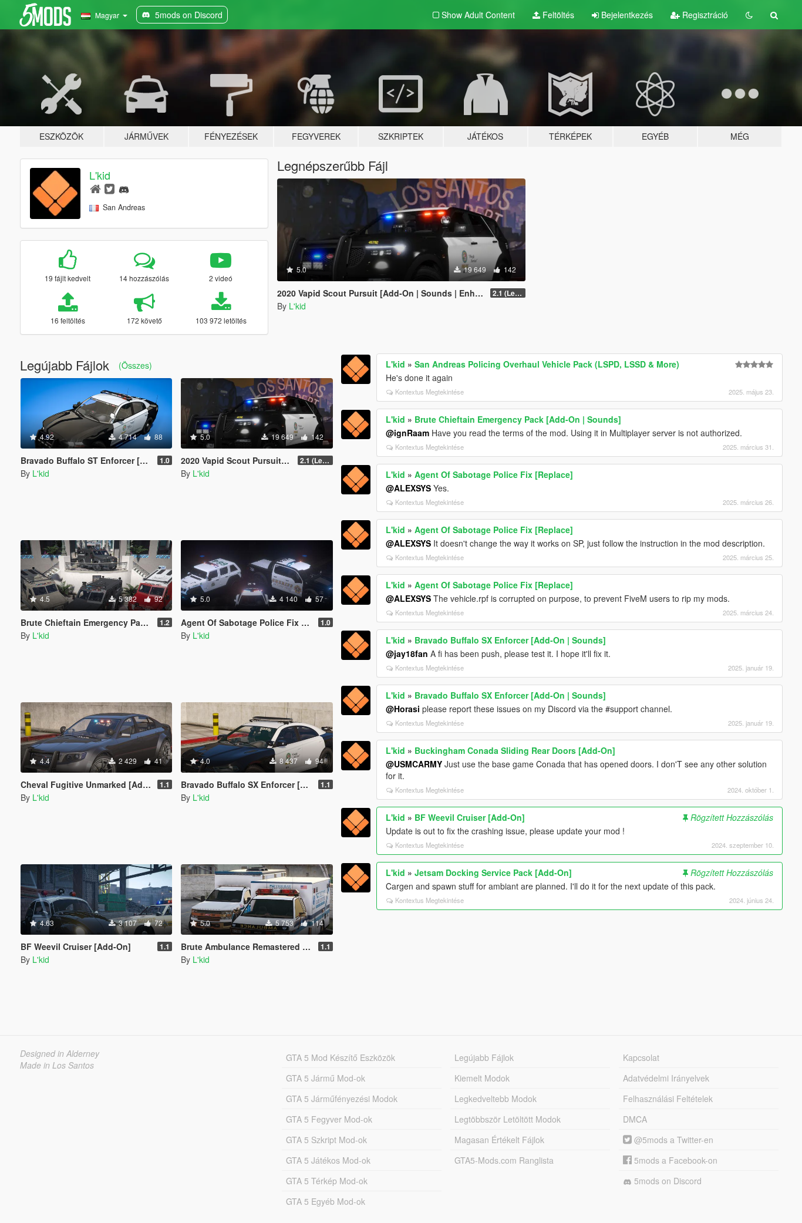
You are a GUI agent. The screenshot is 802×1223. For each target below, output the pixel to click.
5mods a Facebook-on (674, 1160)
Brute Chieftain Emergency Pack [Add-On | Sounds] (518, 419)
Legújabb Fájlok (484, 1057)
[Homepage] (95, 188)
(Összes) (135, 365)
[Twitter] (109, 188)
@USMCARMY (414, 764)
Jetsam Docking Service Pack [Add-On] (493, 872)
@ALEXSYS (408, 488)
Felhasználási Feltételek (668, 1098)
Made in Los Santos (57, 1065)
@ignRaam (407, 433)
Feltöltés (557, 15)
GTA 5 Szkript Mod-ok (326, 1139)
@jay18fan (407, 653)
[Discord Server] (123, 188)
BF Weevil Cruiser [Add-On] (470, 817)
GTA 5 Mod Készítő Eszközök (340, 1057)
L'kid (99, 175)
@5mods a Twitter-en (672, 1139)
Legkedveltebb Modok (495, 1098)
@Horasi (403, 709)
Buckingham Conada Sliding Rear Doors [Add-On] (515, 750)
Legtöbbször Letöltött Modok (507, 1119)
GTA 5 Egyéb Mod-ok (325, 1201)
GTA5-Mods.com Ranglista (504, 1160)
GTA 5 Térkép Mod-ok (327, 1181)
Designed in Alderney (59, 1053)
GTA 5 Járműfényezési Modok (341, 1098)
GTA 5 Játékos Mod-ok (328, 1160)
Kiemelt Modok (482, 1078)
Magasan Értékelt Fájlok (499, 1139)
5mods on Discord (667, 1181)
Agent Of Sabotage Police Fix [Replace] (494, 474)
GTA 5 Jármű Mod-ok (325, 1078)
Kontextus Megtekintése (429, 391)
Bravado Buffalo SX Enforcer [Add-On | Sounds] (510, 640)
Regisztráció (704, 15)
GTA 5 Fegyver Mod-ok (329, 1119)
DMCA (635, 1119)
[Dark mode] (749, 14)
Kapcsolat (641, 1057)
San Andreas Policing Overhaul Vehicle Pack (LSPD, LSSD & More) (547, 364)
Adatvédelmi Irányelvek (666, 1078)
